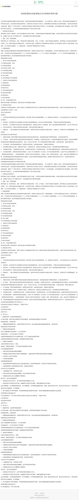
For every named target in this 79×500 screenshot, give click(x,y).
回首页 (36, 493)
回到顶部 (42, 493)
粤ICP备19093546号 (40, 495)
